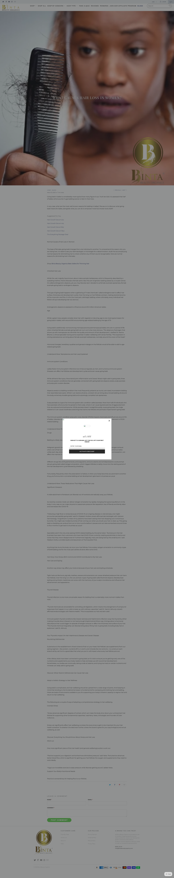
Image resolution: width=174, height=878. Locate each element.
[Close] (109, 421)
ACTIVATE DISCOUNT (87, 451)
